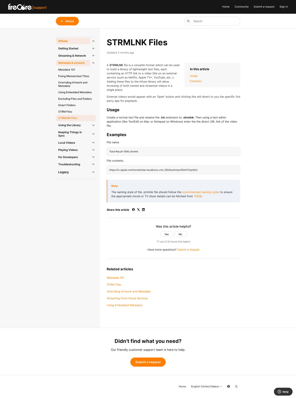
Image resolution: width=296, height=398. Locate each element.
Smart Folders (67, 105)
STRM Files (114, 284)
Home (226, 6)
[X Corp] (138, 210)
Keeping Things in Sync (70, 133)
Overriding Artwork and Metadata (129, 291)
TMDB (198, 196)
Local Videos (66, 142)
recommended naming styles (200, 192)
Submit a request (264, 6)
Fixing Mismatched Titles (73, 76)
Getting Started (68, 48)
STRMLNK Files (67, 118)
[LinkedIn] (143, 210)
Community (242, 6)
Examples (196, 81)
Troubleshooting (69, 164)
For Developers (68, 157)
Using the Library (69, 125)
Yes (166, 234)
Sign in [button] (284, 6)
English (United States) (205, 386)
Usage (194, 75)
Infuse (63, 41)
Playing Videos (68, 150)
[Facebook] (133, 210)
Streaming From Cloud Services (127, 298)
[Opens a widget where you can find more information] (283, 392)
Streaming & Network (72, 55)
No (180, 234)
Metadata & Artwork (71, 63)
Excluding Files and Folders (75, 98)
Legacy (63, 172)
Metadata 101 (115, 277)
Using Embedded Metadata (124, 305)
